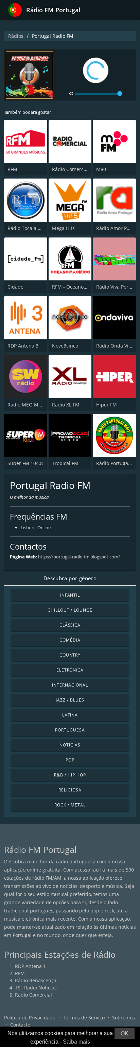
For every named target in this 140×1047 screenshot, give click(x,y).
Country (70, 655)
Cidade (15, 286)
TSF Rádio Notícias (36, 987)
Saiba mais (76, 1042)
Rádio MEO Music (27, 404)
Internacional (70, 685)
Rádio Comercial (70, 169)
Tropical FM (65, 463)
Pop (70, 760)
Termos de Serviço (84, 1017)
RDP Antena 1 (30, 966)
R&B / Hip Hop (70, 775)
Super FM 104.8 (25, 463)
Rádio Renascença (35, 980)
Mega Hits (63, 228)
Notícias (70, 745)
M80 (101, 169)
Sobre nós (123, 1017)
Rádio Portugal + (115, 463)
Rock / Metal (70, 805)
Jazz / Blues (70, 700)
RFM (12, 169)
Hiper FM (106, 404)
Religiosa (70, 790)
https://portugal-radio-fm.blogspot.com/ (79, 557)
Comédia (70, 640)
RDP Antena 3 (22, 345)
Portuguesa (70, 730)
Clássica (70, 625)
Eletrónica (70, 670)
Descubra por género (70, 578)
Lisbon (27, 527)
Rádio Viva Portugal (118, 286)
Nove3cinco (65, 345)
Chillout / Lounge (70, 610)
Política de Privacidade (29, 1017)
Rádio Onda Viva (115, 345)
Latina (70, 715)
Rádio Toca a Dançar (30, 228)
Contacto (20, 1024)
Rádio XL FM (66, 404)
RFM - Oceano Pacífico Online (85, 286)
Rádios (15, 36)
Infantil (70, 595)
